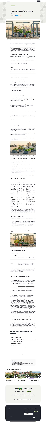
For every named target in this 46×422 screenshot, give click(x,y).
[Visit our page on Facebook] (33, 417)
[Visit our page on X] (35, 417)
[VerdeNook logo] (8, 1)
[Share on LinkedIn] (18, 15)
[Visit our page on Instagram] (34, 417)
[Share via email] (20, 15)
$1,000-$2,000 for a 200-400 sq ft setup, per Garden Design (25, 128)
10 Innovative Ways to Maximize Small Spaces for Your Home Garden (22, 87)
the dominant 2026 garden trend (18, 207)
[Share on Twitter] (17, 15)
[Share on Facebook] (15, 15)
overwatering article (27, 98)
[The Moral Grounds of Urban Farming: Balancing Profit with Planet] (11, 377)
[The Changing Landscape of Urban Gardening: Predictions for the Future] (35, 377)
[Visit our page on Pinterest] (37, 417)
